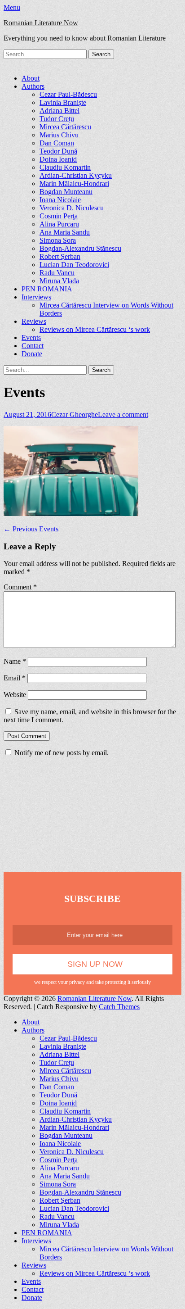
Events (31, 337)
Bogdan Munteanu (66, 191)
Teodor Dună (58, 151)
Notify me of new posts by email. (61, 752)
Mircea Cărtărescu (65, 127)
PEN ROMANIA (47, 289)
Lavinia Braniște (63, 102)
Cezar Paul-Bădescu (68, 94)
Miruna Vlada (59, 281)
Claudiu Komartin (65, 167)
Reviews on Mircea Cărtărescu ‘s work (95, 329)
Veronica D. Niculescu (72, 208)
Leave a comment (123, 414)
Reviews (34, 321)
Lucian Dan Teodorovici (74, 264)
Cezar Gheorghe (74, 414)
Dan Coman (57, 143)
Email (15, 678)
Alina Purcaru (59, 224)
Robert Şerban (60, 256)
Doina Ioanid (58, 159)
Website (15, 694)
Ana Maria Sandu (65, 232)
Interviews (36, 297)
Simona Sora (58, 240)
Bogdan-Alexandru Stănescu (80, 248)
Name (15, 661)
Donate (32, 354)
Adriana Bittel (59, 110)
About (31, 78)
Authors (33, 86)
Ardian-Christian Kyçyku (76, 175)
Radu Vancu (57, 272)
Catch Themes (119, 1006)
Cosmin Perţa (59, 216)
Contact (33, 345)
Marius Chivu (59, 135)
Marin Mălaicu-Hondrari (74, 183)
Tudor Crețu (57, 118)
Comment (20, 587)
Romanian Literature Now (41, 23)
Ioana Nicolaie (60, 200)
